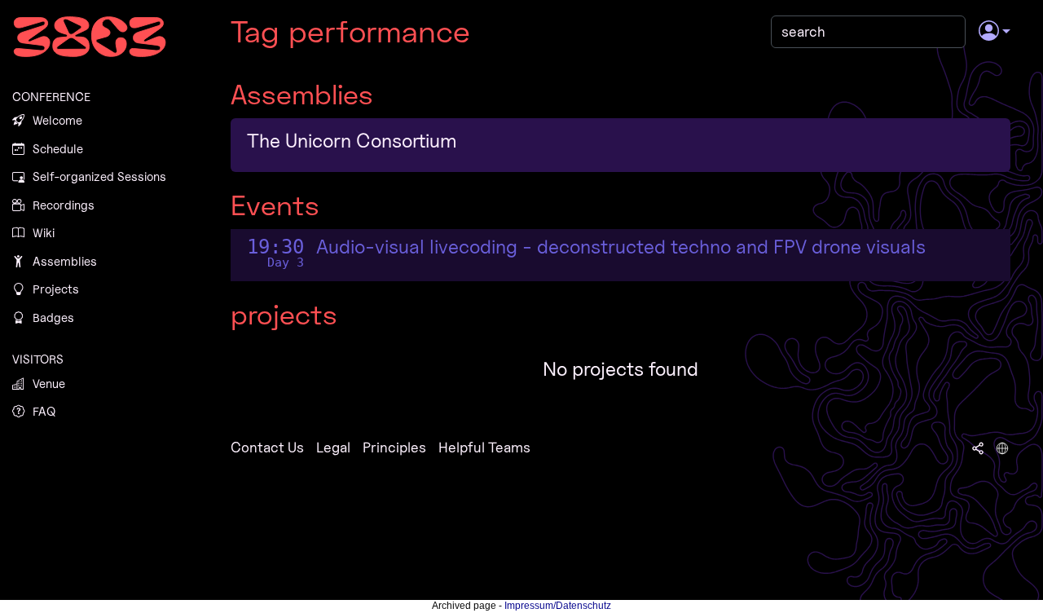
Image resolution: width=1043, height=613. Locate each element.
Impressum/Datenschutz (557, 605)
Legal (333, 447)
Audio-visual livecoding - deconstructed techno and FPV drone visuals (621, 247)
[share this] (978, 447)
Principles (394, 447)
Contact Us (267, 447)
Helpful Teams (484, 447)
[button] (994, 31)
